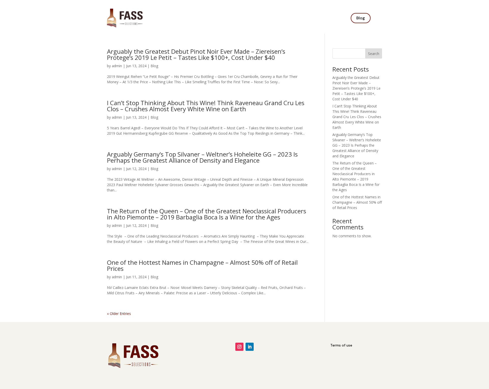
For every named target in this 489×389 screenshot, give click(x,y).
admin (117, 65)
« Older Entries (119, 313)
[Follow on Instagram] (239, 347)
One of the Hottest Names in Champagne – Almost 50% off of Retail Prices (202, 265)
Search (373, 53)
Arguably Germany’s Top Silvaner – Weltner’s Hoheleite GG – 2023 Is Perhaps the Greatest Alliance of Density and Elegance (202, 157)
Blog (360, 18)
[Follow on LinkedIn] (250, 347)
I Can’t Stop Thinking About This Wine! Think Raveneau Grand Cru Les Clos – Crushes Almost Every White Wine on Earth (205, 106)
